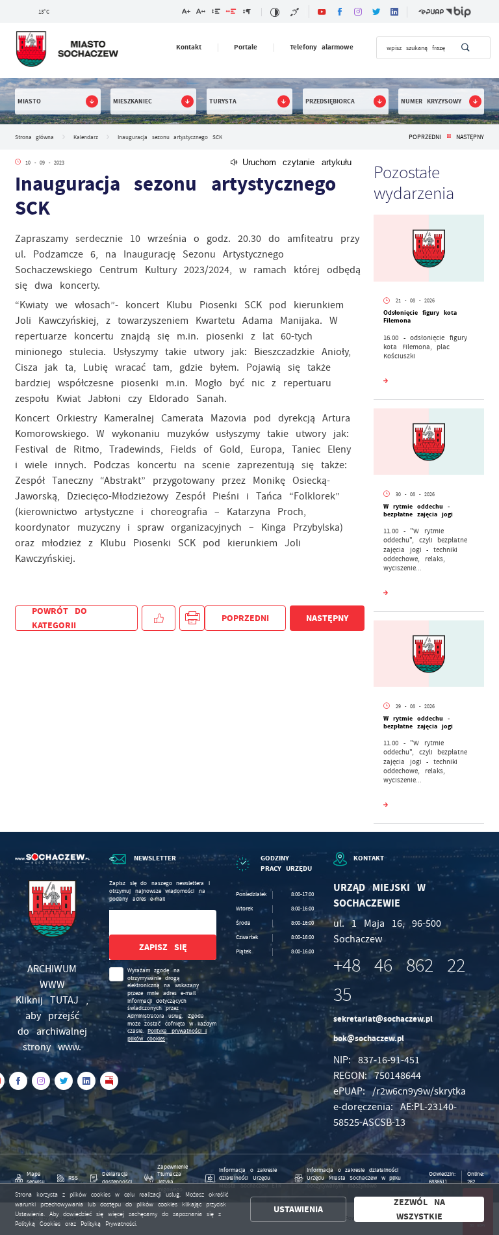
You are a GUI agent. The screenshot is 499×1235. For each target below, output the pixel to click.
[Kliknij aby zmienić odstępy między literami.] (200, 13)
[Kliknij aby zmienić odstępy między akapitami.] (246, 13)
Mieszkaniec (132, 101)
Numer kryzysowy (431, 101)
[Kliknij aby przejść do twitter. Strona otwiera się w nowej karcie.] (376, 12)
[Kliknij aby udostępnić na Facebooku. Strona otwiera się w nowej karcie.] (158, 618)
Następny (470, 137)
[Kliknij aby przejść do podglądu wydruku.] (192, 618)
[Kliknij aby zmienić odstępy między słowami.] (231, 13)
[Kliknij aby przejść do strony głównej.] (66, 49)
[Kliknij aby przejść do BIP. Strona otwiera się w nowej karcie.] (458, 12)
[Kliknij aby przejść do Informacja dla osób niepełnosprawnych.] (295, 12)
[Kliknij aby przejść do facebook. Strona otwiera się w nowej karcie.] (340, 12)
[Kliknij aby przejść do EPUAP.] (431, 11)
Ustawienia (298, 1209)
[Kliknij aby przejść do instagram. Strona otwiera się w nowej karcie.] (358, 12)
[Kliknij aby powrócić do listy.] (448, 137)
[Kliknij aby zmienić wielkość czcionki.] (186, 13)
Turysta (223, 101)
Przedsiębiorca (330, 101)
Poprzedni (425, 137)
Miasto (29, 101)
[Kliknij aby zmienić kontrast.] (274, 12)
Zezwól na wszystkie (419, 1209)
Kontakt (188, 47)
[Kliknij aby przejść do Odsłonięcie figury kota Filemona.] (429, 250)
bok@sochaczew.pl (368, 1038)
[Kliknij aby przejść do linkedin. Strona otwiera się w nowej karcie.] (394, 12)
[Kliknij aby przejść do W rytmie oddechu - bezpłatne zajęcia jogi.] (429, 443)
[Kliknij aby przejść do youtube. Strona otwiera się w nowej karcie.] (322, 12)
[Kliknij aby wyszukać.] (465, 47)
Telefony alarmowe (322, 47)
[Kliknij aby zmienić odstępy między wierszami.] (216, 13)
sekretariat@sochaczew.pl (383, 1018)
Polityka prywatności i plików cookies (167, 1034)
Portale (245, 47)
